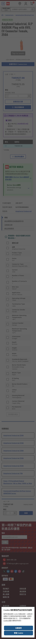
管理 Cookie (18, 633)
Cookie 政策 (7, 621)
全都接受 (18, 628)
